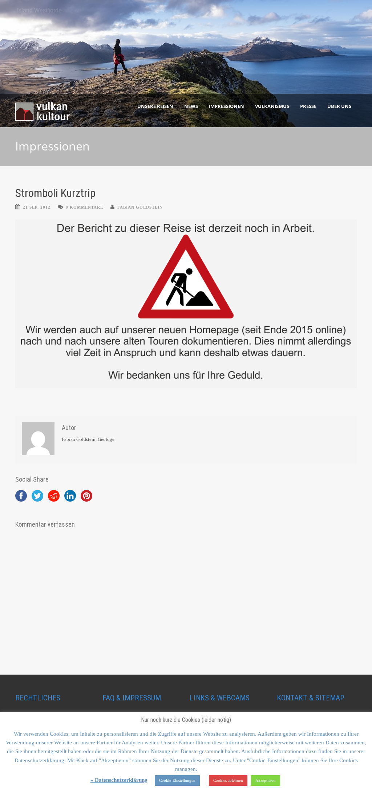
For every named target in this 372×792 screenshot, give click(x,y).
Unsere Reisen (155, 106)
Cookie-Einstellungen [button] (177, 780)
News (191, 106)
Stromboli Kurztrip (55, 193)
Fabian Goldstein (140, 207)
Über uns (339, 106)
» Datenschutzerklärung (118, 780)
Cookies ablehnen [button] (228, 780)
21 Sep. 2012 (36, 207)
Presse (308, 106)
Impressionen (226, 106)
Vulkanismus (272, 106)
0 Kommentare (84, 207)
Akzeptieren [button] (265, 780)
